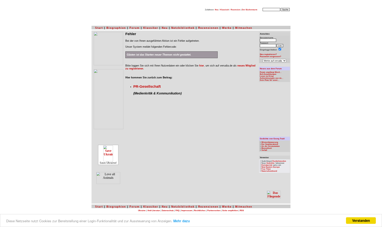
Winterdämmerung (269, 142)
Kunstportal (266, 165)
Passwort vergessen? (270, 56)
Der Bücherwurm (249, 10)
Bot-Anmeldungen (268, 74)
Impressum (186, 210)
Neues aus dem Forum (271, 68)
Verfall (264, 150)
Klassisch (224, 10)
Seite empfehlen (230, 210)
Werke (227, 27)
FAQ (177, 210)
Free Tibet (266, 169)
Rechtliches (200, 210)
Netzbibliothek (183, 27)
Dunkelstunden (279, 161)
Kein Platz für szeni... (269, 80)
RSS (242, 210)
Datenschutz (168, 210)
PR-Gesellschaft (147, 86)
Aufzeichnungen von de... (271, 78)
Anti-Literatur (153, 210)
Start (99, 27)
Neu (216, 10)
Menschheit (266, 148)
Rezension (235, 10)
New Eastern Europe (270, 167)
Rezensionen (208, 27)
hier (201, 65)
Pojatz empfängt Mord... (271, 72)
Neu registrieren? (268, 54)
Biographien (116, 27)
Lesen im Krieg (267, 76)
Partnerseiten (213, 210)
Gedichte (270, 163)
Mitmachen (243, 27)
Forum (135, 27)
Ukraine (142, 210)
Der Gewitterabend (269, 144)
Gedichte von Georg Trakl (272, 139)
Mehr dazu (181, 220)
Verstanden (361, 220)
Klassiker (150, 27)
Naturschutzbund (269, 171)
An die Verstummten (270, 146)
